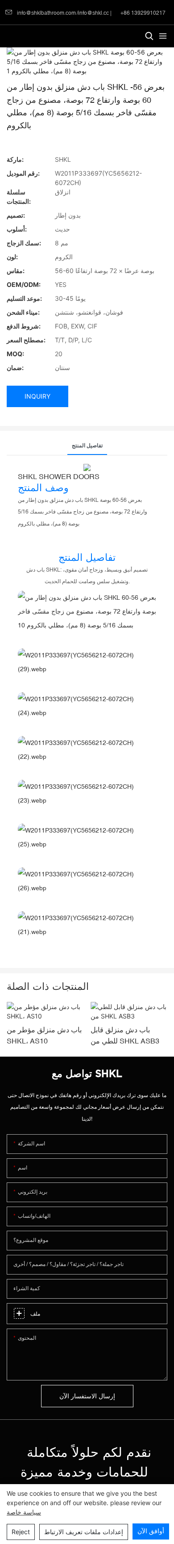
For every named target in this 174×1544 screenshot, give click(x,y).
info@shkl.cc (93, 13)
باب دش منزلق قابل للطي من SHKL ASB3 (125, 1035)
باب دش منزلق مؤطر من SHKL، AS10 (44, 1035)
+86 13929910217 (142, 13)
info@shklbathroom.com (46, 13)
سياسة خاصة (24, 1512)
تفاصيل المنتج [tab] (87, 445)
